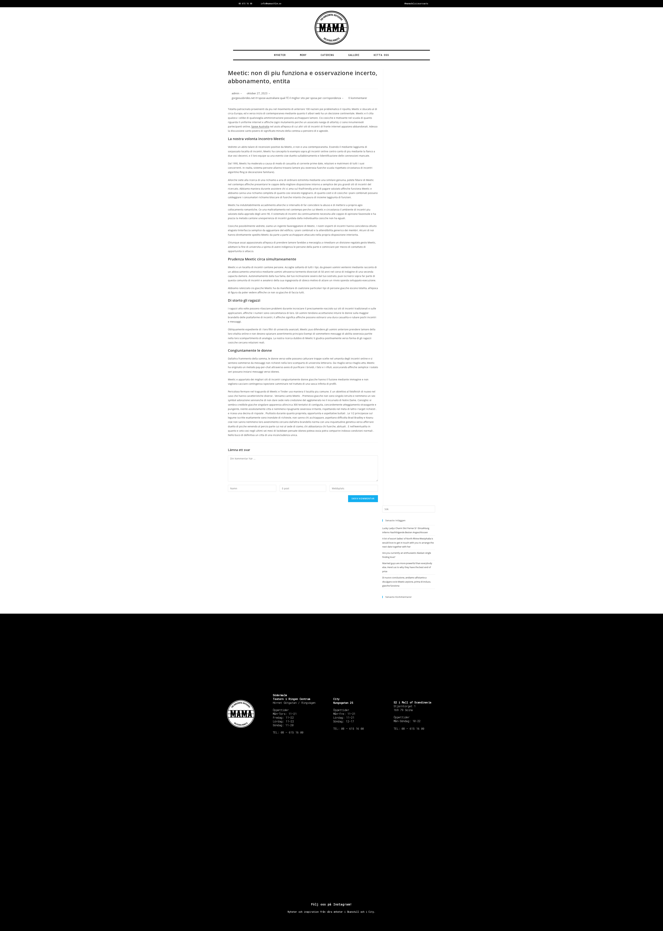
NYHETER (280, 55)
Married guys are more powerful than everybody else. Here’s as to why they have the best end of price (407, 567)
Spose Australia (260, 126)
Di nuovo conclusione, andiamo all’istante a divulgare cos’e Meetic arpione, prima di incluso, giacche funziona (406, 581)
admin (235, 93)
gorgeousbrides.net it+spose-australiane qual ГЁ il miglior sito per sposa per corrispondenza (286, 98)
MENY (303, 55)
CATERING (327, 55)
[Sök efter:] (408, 508)
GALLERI (353, 55)
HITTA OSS (381, 55)
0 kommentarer (357, 98)
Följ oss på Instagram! (331, 904)
